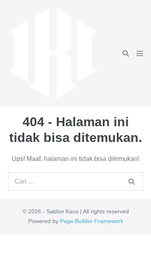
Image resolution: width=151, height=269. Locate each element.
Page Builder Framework (91, 221)
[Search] (131, 181)
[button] (125, 53)
